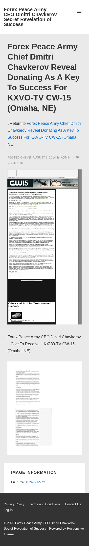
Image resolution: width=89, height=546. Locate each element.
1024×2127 (34, 482)
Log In (8, 510)
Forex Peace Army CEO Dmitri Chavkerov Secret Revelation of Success (30, 17)
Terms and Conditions (44, 504)
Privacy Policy (14, 504)
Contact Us (73, 504)
